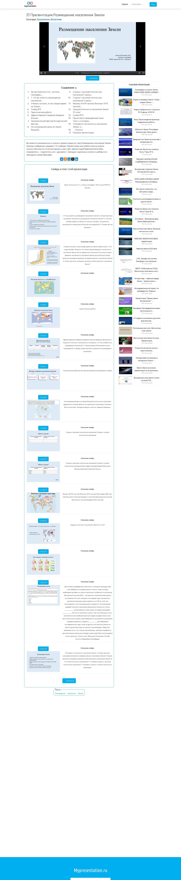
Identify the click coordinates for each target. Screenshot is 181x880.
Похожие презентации (83, 132)
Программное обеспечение (49, 19)
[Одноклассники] (65, 159)
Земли (80, 693)
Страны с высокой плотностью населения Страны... (87, 93)
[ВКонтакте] (61, 159)
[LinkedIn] (76, 159)
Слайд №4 (36, 109)
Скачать (93, 78)
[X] (72, 159)
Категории (136, 4)
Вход (153, 4)
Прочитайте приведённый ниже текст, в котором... (88, 119)
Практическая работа (41, 112)
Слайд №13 (78, 115)
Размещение (60, 693)
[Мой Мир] (69, 159)
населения (71, 693)
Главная (125, 4)
